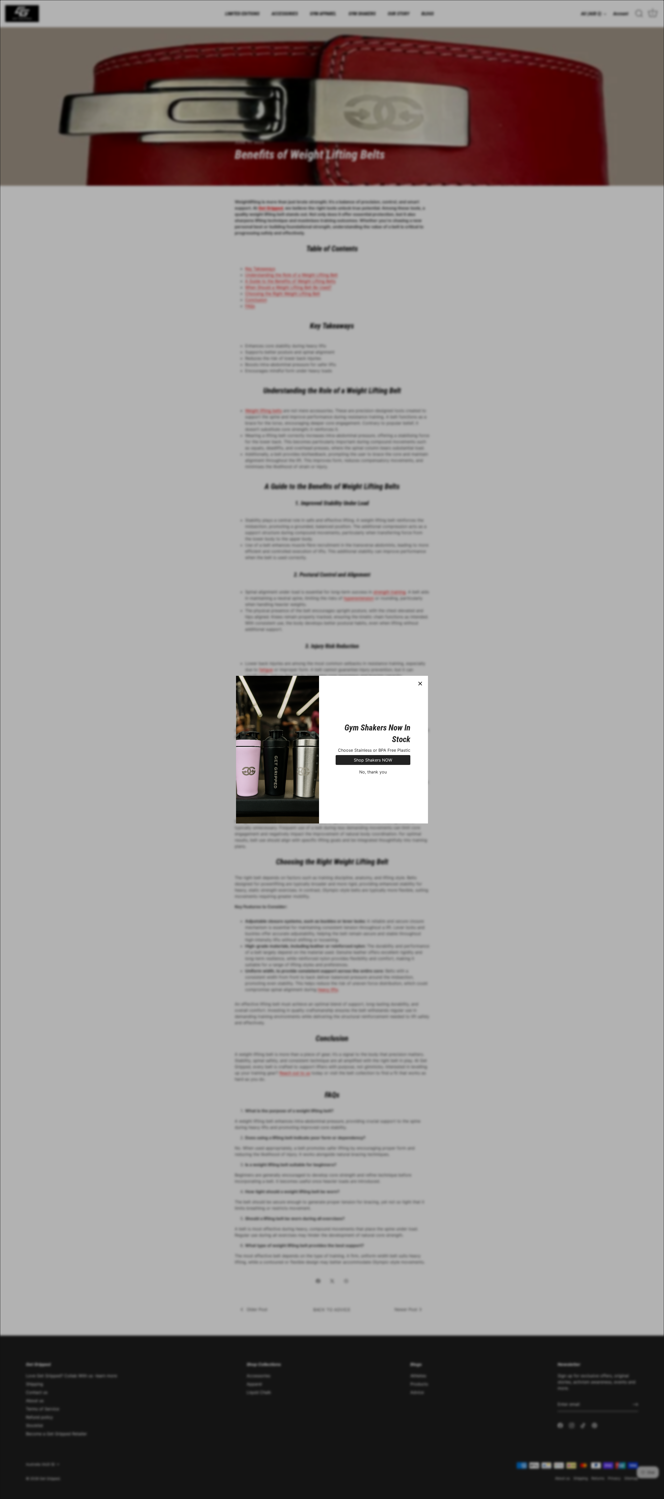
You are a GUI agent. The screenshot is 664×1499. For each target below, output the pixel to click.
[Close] (420, 683)
